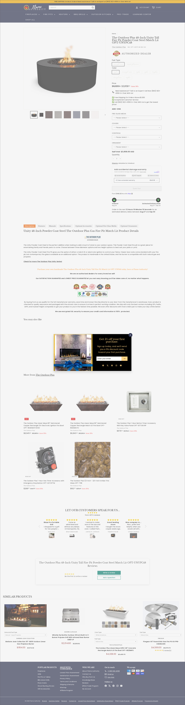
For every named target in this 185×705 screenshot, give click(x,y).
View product (25, 618)
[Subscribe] (124, 359)
